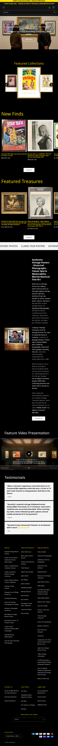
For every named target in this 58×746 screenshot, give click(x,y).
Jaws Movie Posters (43, 582)
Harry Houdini (42, 552)
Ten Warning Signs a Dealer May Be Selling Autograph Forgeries (44, 662)
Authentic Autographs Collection (11, 609)
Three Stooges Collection (42, 617)
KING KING (41, 586)
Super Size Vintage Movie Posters (43, 649)
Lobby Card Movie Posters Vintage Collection (10, 574)
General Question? (10, 701)
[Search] (54, 12)
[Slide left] (2, 135)
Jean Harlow (24, 599)
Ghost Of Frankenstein (44, 622)
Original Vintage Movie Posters (12, 553)
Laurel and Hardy (26, 609)
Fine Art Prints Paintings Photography (12, 642)
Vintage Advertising (11, 598)
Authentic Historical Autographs (44, 561)
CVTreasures (12, 742)
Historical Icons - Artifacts (43, 567)
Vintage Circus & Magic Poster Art (12, 593)
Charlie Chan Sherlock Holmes (27, 563)
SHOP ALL (29, 39)
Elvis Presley (25, 613)
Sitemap (23, 709)
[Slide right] (55, 135)
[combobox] (29, 12)
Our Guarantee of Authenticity (43, 692)
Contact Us (38, 418)
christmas (41, 636)
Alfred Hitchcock (26, 552)
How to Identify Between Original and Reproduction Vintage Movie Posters (44, 671)
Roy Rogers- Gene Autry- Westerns (26, 604)
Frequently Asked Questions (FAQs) (26, 696)
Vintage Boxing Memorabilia (9, 636)
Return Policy (42, 701)
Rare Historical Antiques (42, 631)
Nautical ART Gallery (44, 602)
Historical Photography (45, 556)
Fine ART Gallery (43, 606)
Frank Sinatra (25, 568)
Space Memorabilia (43, 598)
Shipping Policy (42, 705)
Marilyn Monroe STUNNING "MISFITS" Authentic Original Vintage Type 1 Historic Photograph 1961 (40, 155)
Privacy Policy (42, 697)
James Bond (24, 576)
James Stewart (25, 584)
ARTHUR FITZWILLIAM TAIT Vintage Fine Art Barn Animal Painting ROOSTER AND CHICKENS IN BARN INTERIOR (14, 223)
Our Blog (24, 701)
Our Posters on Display (28, 705)
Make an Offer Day (43, 678)
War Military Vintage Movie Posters (11, 615)
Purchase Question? (11, 697)
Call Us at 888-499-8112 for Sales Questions (12, 692)
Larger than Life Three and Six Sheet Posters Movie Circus (44, 642)
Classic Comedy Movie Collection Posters (11, 567)
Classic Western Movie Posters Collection (11, 581)
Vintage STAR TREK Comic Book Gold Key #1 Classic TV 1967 (14, 154)
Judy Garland (25, 595)
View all (29, 170)
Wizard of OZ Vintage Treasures (44, 577)
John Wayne (24, 580)
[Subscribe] (43, 719)
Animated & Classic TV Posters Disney (11, 621)
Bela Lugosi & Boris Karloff (27, 557)
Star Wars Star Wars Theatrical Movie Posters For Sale (44, 592)
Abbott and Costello (27, 572)
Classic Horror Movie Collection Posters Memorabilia (11, 560)
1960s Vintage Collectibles (42, 655)
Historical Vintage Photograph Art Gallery (12, 603)
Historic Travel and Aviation (43, 611)
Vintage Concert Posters (9, 587)
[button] (4, 7)
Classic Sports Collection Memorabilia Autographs (12, 629)
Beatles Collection (43, 626)
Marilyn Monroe (26, 591)
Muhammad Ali (42, 572)
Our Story (24, 691)
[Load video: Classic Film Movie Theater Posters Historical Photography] (29, 453)
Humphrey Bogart (26, 587)
